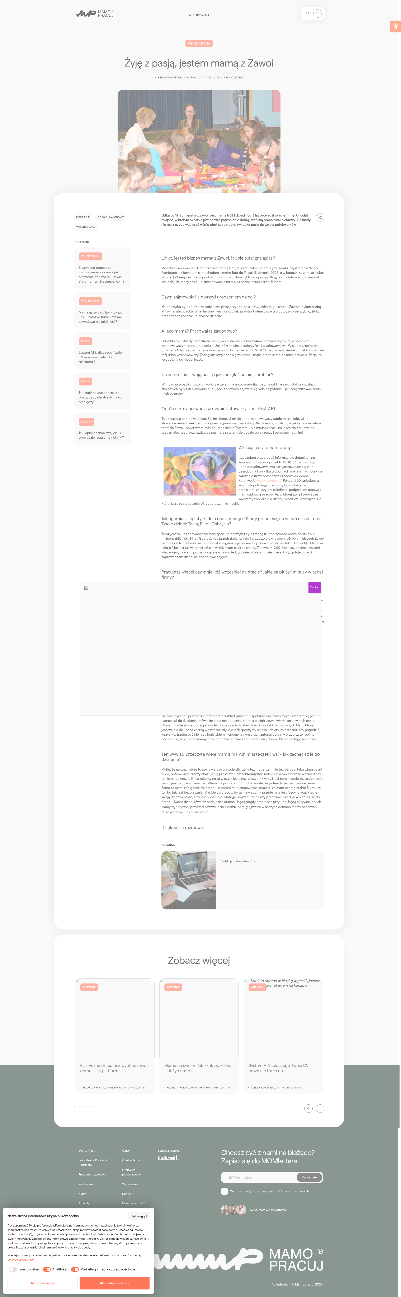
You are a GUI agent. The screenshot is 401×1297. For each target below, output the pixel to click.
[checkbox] (23, 1269)
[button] (395, 26)
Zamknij (314, 587)
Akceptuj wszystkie (114, 1283)
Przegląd (141, 1216)
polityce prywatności (21, 1259)
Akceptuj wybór (43, 1283)
